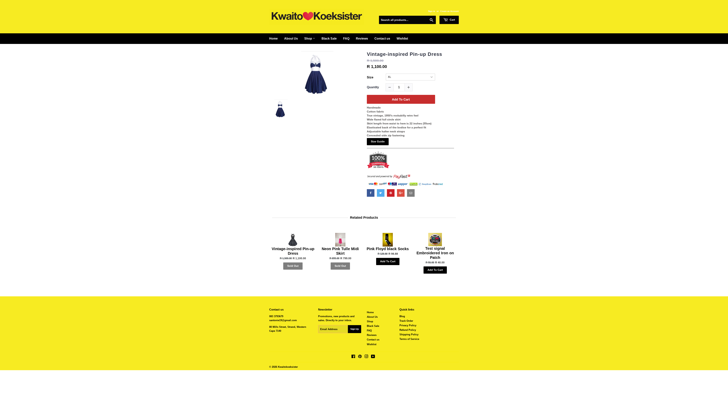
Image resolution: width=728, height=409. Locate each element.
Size (370, 77)
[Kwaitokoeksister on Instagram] (366, 357)
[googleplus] (401, 193)
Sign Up (354, 329)
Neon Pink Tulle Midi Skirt (340, 251)
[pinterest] (391, 193)
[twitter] (380, 193)
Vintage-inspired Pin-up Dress (404, 54)
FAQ (346, 38)
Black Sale (329, 38)
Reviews (362, 38)
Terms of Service (409, 339)
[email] (411, 193)
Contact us (382, 38)
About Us (291, 38)
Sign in (431, 11)
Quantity (373, 87)
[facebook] (370, 193)
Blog (402, 316)
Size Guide (378, 141)
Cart (452, 19)
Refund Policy (407, 330)
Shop (308, 38)
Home (273, 38)
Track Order (406, 320)
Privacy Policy (407, 325)
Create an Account (449, 11)
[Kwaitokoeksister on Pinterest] (360, 357)
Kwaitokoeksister (288, 366)
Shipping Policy (408, 334)
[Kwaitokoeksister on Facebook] (353, 357)
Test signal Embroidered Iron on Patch (435, 253)
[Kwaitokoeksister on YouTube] (373, 357)
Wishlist (402, 38)
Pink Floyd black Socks (388, 249)
